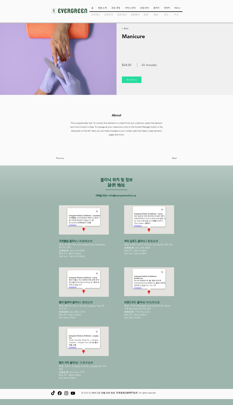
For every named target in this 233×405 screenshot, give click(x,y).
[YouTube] (73, 393)
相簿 (146, 14)
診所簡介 (96, 14)
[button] (129, 28)
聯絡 (156, 14)
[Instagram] (66, 393)
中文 (176, 14)
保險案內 (135, 14)
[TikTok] (53, 393)
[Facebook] (59, 393)
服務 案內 (122, 14)
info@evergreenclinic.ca (122, 195)
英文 (166, 14)
